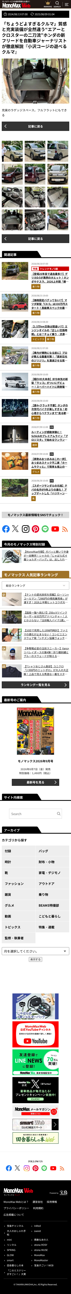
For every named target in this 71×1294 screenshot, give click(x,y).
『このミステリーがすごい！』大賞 (16, 1272)
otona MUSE (41, 1249)
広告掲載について (14, 1214)
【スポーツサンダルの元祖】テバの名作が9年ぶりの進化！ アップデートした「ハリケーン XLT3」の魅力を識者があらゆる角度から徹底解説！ (49, 493)
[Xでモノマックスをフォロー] (16, 531)
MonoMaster (41, 1260)
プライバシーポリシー (16, 1208)
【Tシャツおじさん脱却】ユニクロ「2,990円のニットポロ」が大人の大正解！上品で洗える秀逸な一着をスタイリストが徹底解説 (46, 670)
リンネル (11, 1244)
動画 (8, 916)
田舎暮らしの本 (15, 1265)
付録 (8, 850)
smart (10, 1260)
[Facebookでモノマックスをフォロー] (6, 531)
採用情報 (52, 1202)
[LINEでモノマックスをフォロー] (45, 531)
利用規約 (38, 1208)
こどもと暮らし (50, 916)
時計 (8, 861)
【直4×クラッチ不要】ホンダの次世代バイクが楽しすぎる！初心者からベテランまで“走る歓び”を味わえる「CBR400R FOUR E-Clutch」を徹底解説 (49, 413)
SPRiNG (11, 1249)
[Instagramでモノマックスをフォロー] (25, 531)
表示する (35, 959)
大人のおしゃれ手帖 (16, 1232)
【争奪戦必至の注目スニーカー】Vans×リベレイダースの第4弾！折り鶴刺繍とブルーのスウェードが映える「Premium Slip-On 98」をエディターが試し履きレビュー (46, 652)
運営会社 (38, 1202)
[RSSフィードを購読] (65, 531)
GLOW (10, 1255)
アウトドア (46, 883)
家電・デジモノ (50, 872)
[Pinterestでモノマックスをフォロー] (35, 531)
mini (9, 1239)
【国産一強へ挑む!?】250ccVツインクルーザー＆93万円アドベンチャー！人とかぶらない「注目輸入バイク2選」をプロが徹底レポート (46, 616)
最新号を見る (35, 782)
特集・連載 (46, 927)
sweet (37, 1231)
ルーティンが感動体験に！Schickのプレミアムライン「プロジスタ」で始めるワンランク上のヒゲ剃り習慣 (49, 438)
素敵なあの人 (41, 1239)
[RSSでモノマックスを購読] (62, 1168)
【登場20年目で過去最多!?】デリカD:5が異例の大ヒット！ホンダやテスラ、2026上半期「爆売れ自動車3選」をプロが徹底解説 (50, 279)
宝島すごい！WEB (43, 1265)
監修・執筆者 (14, 938)
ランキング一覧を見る (35, 685)
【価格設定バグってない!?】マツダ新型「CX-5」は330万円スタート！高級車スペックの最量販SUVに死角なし (49, 306)
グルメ (35, 471)
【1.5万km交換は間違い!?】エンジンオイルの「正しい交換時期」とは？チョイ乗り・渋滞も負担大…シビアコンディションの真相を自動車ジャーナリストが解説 (49, 336)
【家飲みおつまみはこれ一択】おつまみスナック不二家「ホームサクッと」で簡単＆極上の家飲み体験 (49, 464)
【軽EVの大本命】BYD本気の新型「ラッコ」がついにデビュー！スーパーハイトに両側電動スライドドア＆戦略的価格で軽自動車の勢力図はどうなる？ (49, 386)
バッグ (43, 850)
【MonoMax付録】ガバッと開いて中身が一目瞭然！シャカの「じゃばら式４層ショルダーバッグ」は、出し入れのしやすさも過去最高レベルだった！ (46, 555)
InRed (37, 1225)
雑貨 (34, 444)
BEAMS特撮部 (49, 905)
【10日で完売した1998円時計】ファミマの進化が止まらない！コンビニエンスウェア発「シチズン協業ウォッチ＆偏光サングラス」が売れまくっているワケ (46, 634)
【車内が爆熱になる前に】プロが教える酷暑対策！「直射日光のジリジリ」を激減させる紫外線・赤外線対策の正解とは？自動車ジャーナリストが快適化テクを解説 (49, 362)
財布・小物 (46, 861)
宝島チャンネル (15, 1225)
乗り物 (35, 286)
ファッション (14, 883)
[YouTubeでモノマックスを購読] (55, 531)
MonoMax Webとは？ (16, 1202)
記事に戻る (35, 126)
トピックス (38, 339)
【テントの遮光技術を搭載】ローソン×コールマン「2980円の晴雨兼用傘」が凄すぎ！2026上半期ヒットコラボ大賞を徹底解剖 (46, 598)
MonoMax (39, 1255)
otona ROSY (40, 1244)
